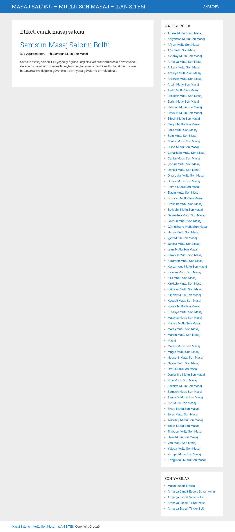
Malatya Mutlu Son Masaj (185, 317)
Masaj (172, 340)
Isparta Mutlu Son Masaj (184, 244)
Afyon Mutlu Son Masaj (183, 44)
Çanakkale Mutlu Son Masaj (186, 153)
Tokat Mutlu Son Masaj (183, 426)
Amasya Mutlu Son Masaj (185, 61)
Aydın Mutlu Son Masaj (183, 90)
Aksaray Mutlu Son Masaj (185, 56)
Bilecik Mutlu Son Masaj (184, 118)
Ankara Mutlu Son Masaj (184, 67)
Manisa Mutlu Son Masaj (184, 323)
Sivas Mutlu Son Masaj (183, 414)
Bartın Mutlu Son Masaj (183, 101)
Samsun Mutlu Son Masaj (70, 54)
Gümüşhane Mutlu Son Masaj (187, 226)
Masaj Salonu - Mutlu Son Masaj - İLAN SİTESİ (43, 526)
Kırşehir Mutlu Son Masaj (184, 295)
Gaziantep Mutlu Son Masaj (186, 215)
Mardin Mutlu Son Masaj (184, 335)
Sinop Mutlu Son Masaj (183, 409)
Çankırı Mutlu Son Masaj (184, 158)
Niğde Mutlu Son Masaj (183, 363)
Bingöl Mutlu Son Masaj (184, 124)
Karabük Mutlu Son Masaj (185, 255)
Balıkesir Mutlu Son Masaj (185, 96)
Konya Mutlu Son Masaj (184, 306)
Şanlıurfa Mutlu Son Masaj (185, 397)
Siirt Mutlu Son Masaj (182, 403)
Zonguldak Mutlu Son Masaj (187, 460)
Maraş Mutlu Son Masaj (183, 329)
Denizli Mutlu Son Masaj (184, 170)
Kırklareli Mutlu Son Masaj (185, 289)
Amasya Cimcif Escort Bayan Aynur (192, 491)
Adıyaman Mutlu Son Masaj (186, 39)
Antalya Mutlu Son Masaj (184, 73)
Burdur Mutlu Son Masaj (184, 141)
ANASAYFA (211, 6)
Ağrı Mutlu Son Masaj (182, 50)
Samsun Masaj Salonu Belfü (65, 44)
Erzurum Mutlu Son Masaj (185, 204)
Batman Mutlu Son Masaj (185, 107)
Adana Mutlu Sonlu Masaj (185, 33)
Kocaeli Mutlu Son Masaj (184, 300)
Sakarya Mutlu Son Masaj (185, 386)
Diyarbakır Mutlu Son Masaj (186, 175)
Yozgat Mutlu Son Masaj (184, 454)
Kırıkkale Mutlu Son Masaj (185, 283)
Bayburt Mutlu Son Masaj (185, 113)
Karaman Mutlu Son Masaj (185, 261)
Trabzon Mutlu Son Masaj (185, 431)
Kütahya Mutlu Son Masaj (185, 312)
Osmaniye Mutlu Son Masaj (186, 374)
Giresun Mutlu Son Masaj (184, 221)
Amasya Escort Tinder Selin (186, 508)
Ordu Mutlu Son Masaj (183, 369)
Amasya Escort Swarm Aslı (186, 497)
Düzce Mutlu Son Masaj (184, 181)
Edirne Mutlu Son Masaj (184, 187)
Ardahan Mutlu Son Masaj (185, 79)
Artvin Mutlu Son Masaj (183, 84)
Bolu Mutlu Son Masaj (182, 135)
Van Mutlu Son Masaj (182, 443)
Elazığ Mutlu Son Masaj (183, 192)
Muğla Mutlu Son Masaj (183, 352)
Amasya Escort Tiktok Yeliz (186, 503)
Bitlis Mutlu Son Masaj (182, 130)
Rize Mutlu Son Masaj (182, 380)
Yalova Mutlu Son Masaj (184, 448)
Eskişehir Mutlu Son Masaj (185, 209)
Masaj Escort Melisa (181, 486)
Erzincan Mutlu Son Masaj (185, 198)
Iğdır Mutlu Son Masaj (182, 238)
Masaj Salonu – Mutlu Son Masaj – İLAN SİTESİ (78, 6)
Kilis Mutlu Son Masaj (182, 278)
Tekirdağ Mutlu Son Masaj (185, 420)
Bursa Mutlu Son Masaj (183, 147)
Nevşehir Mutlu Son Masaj (185, 357)
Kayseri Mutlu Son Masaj (184, 272)
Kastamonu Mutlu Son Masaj (187, 266)
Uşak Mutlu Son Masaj (183, 437)
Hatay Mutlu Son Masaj (183, 232)
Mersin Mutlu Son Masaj (184, 346)
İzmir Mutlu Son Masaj (183, 249)
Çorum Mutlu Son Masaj (184, 164)
